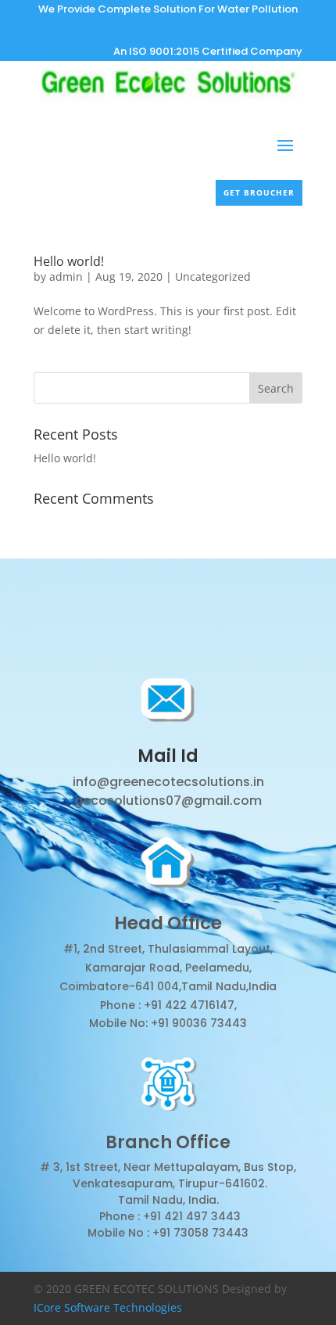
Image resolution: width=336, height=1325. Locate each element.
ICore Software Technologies (108, 1307)
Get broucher (259, 192)
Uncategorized (213, 276)
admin (66, 276)
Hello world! (69, 261)
